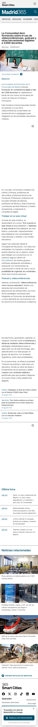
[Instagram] (15, 693)
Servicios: (5, 400)
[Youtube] (33, 693)
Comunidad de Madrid (10, 74)
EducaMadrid (7, 260)
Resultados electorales (10, 702)
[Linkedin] (27, 693)
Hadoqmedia (31, 700)
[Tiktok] (21, 693)
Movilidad (16, 19)
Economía (27, 19)
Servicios (6, 19)
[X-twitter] (9, 693)
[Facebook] (3, 693)
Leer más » (5, 581)
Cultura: (5, 390)
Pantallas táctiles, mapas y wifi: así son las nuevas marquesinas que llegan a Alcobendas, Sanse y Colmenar (18, 607)
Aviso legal (32, 703)
